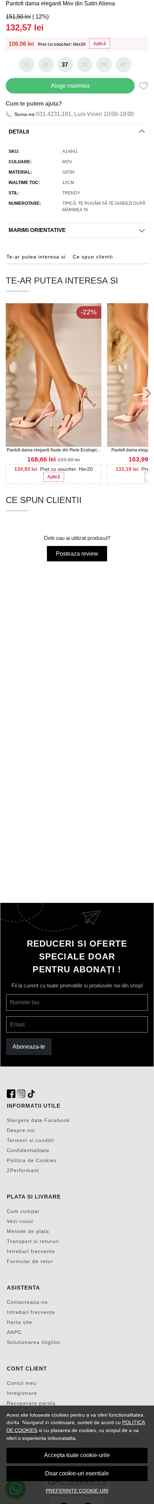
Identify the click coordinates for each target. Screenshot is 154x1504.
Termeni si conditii (30, 1140)
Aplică (99, 43)
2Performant (23, 1170)
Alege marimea (70, 86)
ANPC (14, 1332)
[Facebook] (11, 1094)
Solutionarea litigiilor (34, 1342)
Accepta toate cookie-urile (77, 1455)
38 (84, 65)
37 (65, 65)
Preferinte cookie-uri (77, 1491)
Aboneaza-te (29, 1047)
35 (26, 65)
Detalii (19, 132)
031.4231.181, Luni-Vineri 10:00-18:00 (74, 114)
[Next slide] (148, 393)
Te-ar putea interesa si (36, 257)
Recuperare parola (31, 1403)
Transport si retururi (33, 1241)
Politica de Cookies (32, 1160)
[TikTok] (31, 1094)
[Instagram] (21, 1094)
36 (45, 65)
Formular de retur (30, 1261)
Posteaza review (77, 554)
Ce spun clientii (93, 257)
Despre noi (21, 1130)
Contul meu (22, 1383)
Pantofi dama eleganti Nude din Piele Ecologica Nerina (53, 450)
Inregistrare (22, 1393)
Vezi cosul (20, 1221)
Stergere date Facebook (38, 1120)
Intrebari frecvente (31, 1251)
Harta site (19, 1322)
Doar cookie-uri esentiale (77, 1473)
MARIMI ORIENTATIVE (37, 230)
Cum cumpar (23, 1211)
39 (103, 65)
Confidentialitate (28, 1150)
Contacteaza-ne (27, 1302)
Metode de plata (28, 1231)
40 (123, 65)
